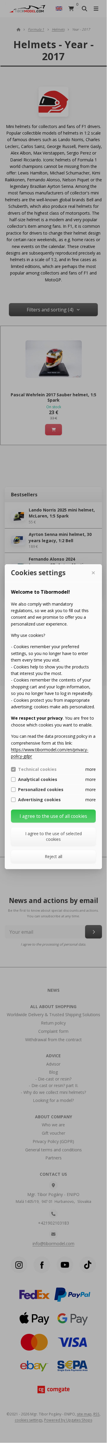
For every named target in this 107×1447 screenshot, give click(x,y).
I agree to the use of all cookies (53, 816)
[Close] (93, 573)
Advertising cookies (39, 799)
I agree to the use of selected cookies (53, 836)
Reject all (53, 856)
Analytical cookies (37, 779)
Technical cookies (37, 769)
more (90, 769)
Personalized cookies (40, 789)
